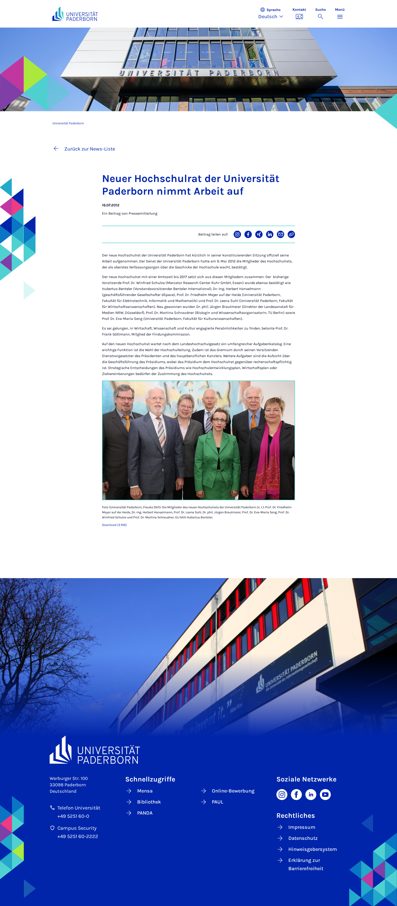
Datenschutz (303, 838)
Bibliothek (149, 802)
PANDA (145, 813)
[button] (273, 14)
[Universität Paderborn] (198, 750)
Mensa (145, 791)
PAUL (217, 802)
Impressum (301, 827)
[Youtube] (325, 794)
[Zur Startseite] (75, 14)
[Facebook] (296, 794)
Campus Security (76, 828)
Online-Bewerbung (233, 791)
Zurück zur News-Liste (89, 149)
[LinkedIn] (310, 794)
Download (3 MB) (114, 525)
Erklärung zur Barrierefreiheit (305, 864)
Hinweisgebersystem (312, 849)
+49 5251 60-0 (73, 816)
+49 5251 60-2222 (77, 836)
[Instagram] (281, 794)
